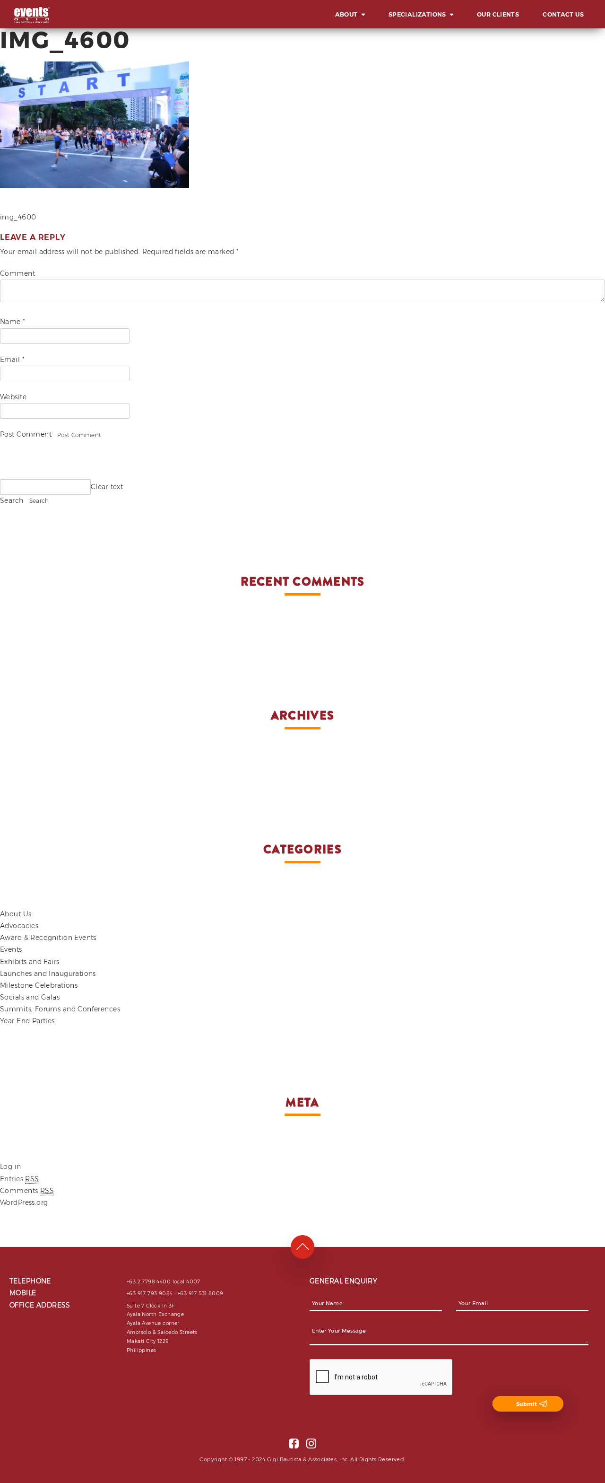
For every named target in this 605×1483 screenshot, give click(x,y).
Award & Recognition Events (48, 937)
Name (13, 321)
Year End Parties (27, 1021)
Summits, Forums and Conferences (60, 1009)
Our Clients (498, 14)
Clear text (107, 487)
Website (13, 397)
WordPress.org (24, 1202)
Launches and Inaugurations (48, 973)
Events (11, 949)
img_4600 (18, 217)
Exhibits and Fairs (30, 961)
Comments (27, 1190)
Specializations (417, 14)
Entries (19, 1179)
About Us (15, 914)
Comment (17, 273)
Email (12, 359)
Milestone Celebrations (39, 985)
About (346, 14)
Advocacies (19, 925)
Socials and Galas (30, 997)
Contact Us (563, 14)
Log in (10, 1166)
